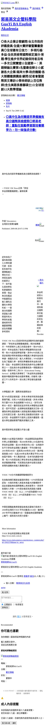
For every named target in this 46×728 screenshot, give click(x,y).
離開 (14, 723)
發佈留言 (5, 607)
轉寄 (37, 225)
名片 (8, 106)
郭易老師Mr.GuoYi (9, 562)
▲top (3, 587)
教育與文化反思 (23, 583)
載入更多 (5, 592)
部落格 (9, 103)
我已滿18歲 (6, 723)
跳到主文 (5, 35)
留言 (32, 576)
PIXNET (11, 691)
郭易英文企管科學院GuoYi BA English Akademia (18, 24)
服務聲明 (26, 693)
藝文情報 (21, 95)
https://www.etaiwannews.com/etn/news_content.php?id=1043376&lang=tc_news (23, 541)
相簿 (8, 100)
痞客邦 (27, 576)
